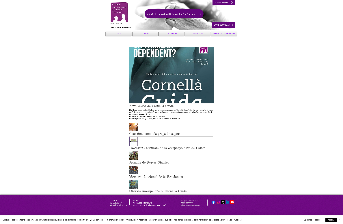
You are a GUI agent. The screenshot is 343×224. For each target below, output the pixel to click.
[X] (223, 202)
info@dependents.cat (123, 27)
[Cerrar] (339, 220)
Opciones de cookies (313, 219)
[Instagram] (218, 202)
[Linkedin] (227, 202)
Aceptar (331, 219)
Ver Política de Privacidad (231, 219)
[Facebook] (213, 202)
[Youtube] (232, 202)
